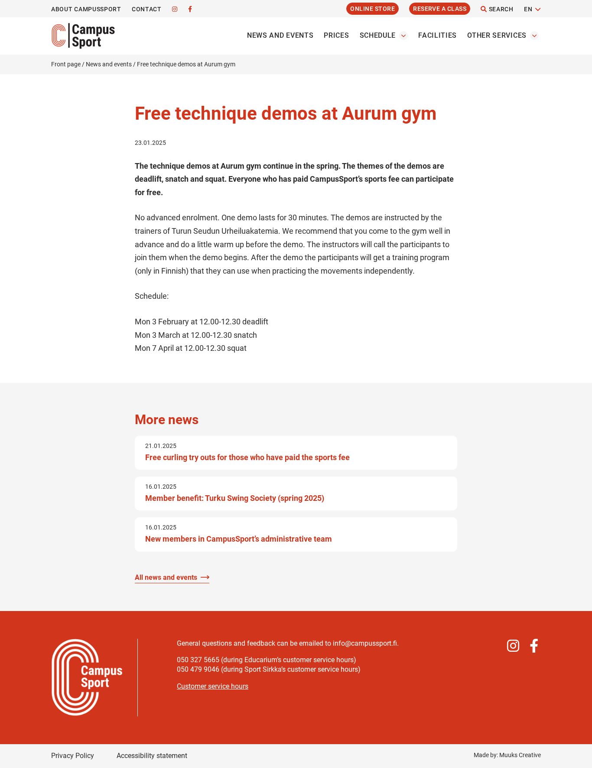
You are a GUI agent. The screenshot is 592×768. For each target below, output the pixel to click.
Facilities (437, 35)
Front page (66, 64)
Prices (336, 35)
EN (528, 9)
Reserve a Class (439, 8)
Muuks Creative (520, 755)
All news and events (166, 577)
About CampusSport (86, 9)
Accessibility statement (152, 756)
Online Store (372, 8)
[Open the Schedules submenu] (403, 35)
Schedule (378, 35)
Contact (147, 9)
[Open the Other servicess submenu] (534, 35)
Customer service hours (212, 686)
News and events (280, 35)
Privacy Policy (72, 756)
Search (500, 9)
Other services (497, 35)
